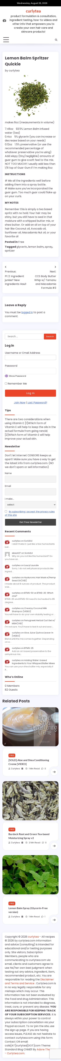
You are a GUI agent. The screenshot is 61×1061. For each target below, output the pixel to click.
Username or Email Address (22, 353)
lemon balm (36, 247)
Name (8, 473)
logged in (27, 312)
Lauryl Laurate (31, 565)
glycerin (22, 247)
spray (48, 247)
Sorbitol (28, 540)
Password (11, 366)
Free (21, 242)
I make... (9, 498)
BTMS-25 (29, 648)
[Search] (56, 39)
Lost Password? (37, 402)
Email (8, 486)
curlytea (33, 10)
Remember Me (17, 383)
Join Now (19, 402)
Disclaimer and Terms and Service (29, 981)
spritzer (10, 250)
